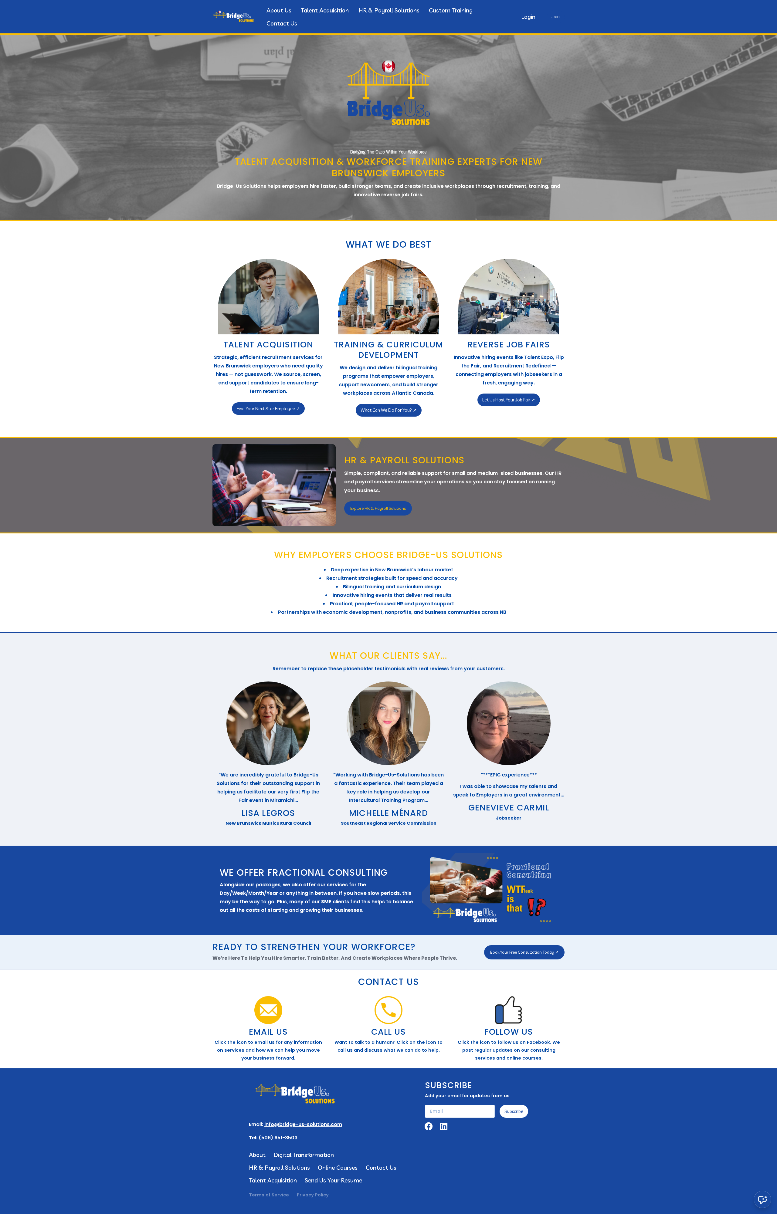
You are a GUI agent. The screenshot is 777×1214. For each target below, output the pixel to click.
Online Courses (338, 1167)
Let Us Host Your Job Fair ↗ (508, 400)
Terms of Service (269, 1195)
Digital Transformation (303, 1154)
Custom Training (451, 10)
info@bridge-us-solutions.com (303, 1124)
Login (528, 16)
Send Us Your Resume (333, 1180)
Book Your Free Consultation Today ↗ (524, 952)
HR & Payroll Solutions (388, 10)
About (257, 1154)
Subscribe (513, 1111)
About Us (278, 10)
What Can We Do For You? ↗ (389, 410)
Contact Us (281, 23)
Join (556, 16)
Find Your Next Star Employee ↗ (268, 408)
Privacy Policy (313, 1195)
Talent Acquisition (325, 10)
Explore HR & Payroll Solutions (378, 508)
